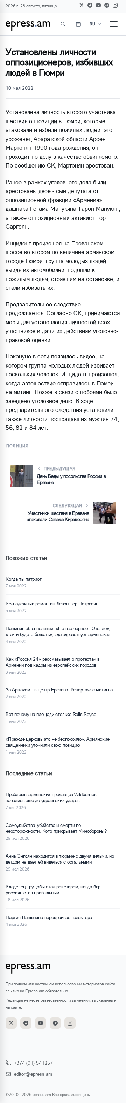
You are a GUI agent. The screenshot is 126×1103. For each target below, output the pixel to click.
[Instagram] (115, 5)
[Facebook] (90, 5)
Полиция (17, 446)
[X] (81, 5)
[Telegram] (106, 5)
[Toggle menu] (113, 24)
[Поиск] (63, 24)
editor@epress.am (33, 1074)
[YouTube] (98, 5)
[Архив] (78, 24)
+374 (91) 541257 (33, 1063)
